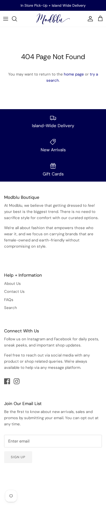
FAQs (8, 299)
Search (10, 307)
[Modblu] (53, 18)
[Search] (17, 18)
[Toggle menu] (5, 18)
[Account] (89, 18)
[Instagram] (17, 381)
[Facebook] (7, 381)
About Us (12, 283)
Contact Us (14, 291)
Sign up (18, 457)
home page (74, 74)
